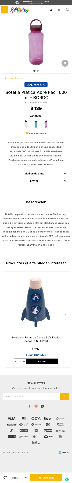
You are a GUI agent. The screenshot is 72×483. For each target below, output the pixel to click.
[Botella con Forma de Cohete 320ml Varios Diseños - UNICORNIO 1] (36, 302)
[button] (65, 314)
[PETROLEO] (36, 123)
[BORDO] (45, 123)
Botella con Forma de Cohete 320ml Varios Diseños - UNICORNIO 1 (36, 339)
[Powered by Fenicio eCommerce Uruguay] (63, 452)
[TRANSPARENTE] (26, 123)
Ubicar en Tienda (37, 133)
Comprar (48, 477)
